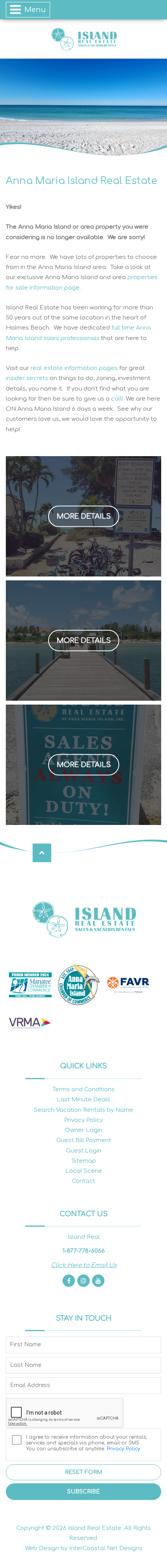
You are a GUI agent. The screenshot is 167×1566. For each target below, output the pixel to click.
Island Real (83, 39)
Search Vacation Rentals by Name (83, 1110)
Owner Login (83, 1130)
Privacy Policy (83, 1120)
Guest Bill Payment (83, 1140)
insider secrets (27, 378)
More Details (84, 516)
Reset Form (83, 1472)
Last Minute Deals (83, 1099)
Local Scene (83, 1171)
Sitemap (83, 1161)
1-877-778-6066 (84, 1251)
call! (117, 399)
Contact (83, 1181)
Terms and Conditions (83, 1089)
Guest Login (83, 1151)
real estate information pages (74, 368)
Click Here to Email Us (84, 1265)
